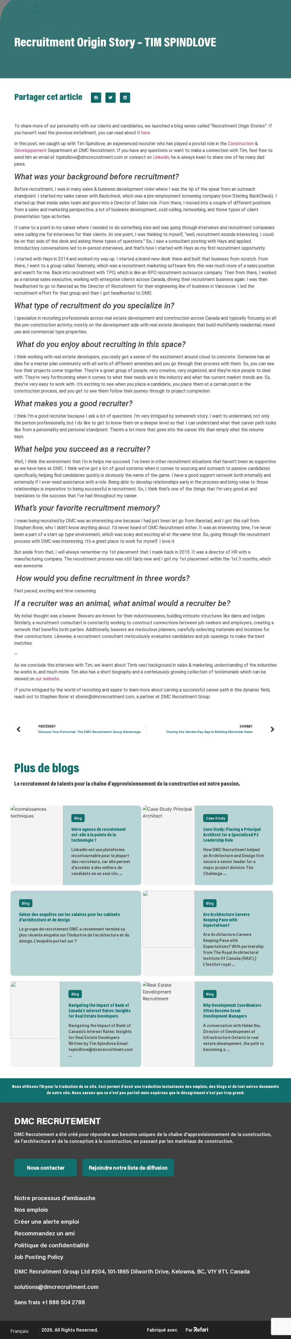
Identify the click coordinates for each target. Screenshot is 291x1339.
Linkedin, (161, 157)
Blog (78, 818)
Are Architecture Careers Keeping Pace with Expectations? (226, 920)
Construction (241, 143)
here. (146, 132)
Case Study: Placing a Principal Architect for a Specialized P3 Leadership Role (232, 835)
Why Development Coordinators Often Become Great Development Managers (232, 1011)
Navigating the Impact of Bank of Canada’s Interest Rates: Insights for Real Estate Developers (99, 1011)
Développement (30, 150)
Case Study (215, 818)
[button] (96, 98)
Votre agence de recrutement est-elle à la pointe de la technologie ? (98, 835)
